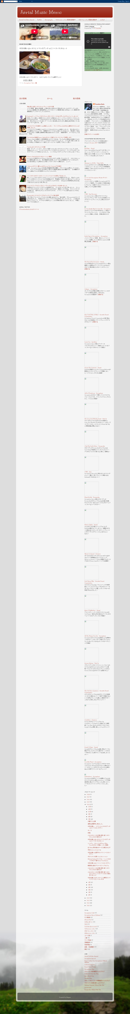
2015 (88, 802)
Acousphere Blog (89, 969)
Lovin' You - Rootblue (91, 342)
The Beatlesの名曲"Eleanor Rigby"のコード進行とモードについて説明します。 (50, 137)
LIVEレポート (89, 922)
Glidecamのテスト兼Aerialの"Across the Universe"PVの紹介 (44, 166)
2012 (88, 900)
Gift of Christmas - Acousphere (94, 393)
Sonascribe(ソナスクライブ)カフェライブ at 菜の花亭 (43, 195)
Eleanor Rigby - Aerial (91, 525)
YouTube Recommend (91, 926)
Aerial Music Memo (41, 12)
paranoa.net (88, 987)
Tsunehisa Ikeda (99, 104)
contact (102, 20)
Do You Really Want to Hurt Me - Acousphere (98, 209)
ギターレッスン (89, 931)
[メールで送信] (24, 80)
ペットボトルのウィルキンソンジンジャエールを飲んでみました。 (47, 176)
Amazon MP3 (94, 143)
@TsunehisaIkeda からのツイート (29, 209)
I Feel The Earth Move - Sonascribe (95, 446)
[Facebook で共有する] (30, 80)
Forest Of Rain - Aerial (91, 747)
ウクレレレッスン (90, 929)
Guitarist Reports (90, 964)
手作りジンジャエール (94, 850)
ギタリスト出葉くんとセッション (98, 856)
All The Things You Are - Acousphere (95, 636)
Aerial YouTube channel (26, 20)
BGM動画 (87, 917)
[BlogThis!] (26, 80)
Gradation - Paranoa (91, 720)
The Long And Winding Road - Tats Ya (96, 419)
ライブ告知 (88, 940)
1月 (89, 895)
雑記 (86, 949)
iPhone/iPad (88, 920)
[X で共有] (28, 80)
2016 (88, 799)
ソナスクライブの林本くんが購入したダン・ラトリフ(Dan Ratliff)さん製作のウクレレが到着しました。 (53, 126)
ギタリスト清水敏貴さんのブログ (94, 971)
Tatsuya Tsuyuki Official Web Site (94, 985)
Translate (98, 28)
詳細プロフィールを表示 (92, 134)
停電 (89, 833)
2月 (89, 892)
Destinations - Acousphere (92, 776)
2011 (88, 903)
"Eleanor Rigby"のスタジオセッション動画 (39, 156)
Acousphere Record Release (92, 915)
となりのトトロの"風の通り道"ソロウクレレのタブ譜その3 (98, 836)
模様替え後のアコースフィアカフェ (98, 865)
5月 (89, 885)
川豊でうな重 (92, 821)
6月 (89, 882)
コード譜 (87, 935)
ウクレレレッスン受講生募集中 (66, 20)
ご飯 (35, 83)
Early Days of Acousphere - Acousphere (96, 236)
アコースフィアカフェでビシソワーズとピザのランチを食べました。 (47, 185)
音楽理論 (87, 945)
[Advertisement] (50, 92)
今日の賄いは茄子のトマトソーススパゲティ (99, 853)
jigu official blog (89, 976)
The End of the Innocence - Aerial (94, 262)
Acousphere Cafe (29, 83)
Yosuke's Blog (88, 978)
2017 (88, 797)
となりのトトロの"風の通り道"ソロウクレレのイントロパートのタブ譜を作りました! (99, 873)
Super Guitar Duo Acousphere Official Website (96, 961)
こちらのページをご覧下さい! (93, 70)
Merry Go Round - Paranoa (92, 554)
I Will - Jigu (88, 472)
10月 (89, 812)
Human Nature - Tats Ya (92, 663)
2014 (88, 804)
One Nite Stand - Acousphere (93, 762)
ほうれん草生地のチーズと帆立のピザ (99, 847)
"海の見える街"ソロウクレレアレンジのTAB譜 (40, 106)
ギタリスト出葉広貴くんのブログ (94, 983)
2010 (88, 905)
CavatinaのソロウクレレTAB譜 (36, 147)
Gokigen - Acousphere (91, 289)
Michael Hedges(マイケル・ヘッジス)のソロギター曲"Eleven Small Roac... (99, 859)
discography (49, 20)
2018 (88, 794)
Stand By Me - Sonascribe (92, 497)
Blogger (68, 997)
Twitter (39, 20)
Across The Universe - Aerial (93, 367)
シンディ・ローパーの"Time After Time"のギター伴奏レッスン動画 (98, 844)
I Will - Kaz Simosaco (91, 194)
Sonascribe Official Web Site (93, 990)
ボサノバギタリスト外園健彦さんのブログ (97, 980)
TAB (86, 924)
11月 (89, 809)
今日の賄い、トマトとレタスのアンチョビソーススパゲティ (99, 827)
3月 (89, 890)
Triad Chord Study (90, 967)
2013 (88, 898)
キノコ (90, 830)
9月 (89, 814)
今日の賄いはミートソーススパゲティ (99, 863)
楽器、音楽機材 (89, 947)
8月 (89, 816)
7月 (89, 819)
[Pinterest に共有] (31, 80)
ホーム (50, 98)
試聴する (95, 241)
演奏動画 (87, 942)
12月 (89, 806)
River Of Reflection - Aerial (92, 610)
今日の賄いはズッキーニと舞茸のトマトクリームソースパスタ (99, 878)
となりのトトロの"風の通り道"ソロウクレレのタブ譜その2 (98, 868)
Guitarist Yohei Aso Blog (92, 974)
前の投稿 (76, 98)
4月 (89, 887)
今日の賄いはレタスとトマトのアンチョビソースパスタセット (99, 840)
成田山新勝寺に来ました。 (96, 824)
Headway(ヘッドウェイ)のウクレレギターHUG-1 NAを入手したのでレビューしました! (52, 116)
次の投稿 (23, 98)
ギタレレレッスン (90, 933)
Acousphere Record (90, 958)
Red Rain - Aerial (89, 148)
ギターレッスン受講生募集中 (88, 20)
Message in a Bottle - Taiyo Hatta (94, 163)
